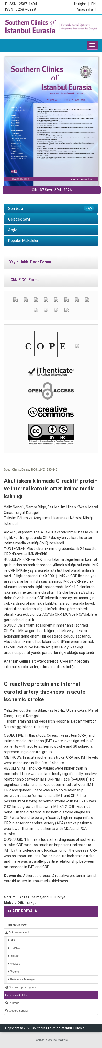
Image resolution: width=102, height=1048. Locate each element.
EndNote (15, 948)
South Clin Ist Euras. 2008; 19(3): (25, 469)
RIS (12, 940)
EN (93, 4)
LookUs (39, 1040)
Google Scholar (18, 1010)
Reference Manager (22, 979)
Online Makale (58, 1040)
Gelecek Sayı (19, 219)
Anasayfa (86, 9)
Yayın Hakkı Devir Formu (30, 262)
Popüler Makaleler (23, 240)
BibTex (14, 955)
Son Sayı (50, 208)
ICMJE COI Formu (24, 280)
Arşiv (12, 230)
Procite (14, 971)
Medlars (14, 963)
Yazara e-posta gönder (23, 987)
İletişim (81, 4)
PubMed (13, 1002)
